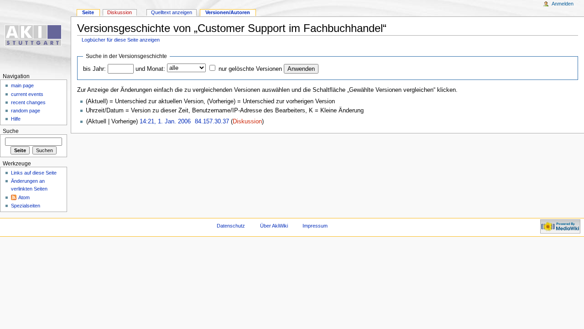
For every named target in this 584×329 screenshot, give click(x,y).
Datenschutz (231, 225)
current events (27, 94)
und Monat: (150, 69)
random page (25, 110)
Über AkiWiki (274, 225)
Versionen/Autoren (227, 12)
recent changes (28, 102)
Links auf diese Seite (34, 172)
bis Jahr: (94, 69)
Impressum (315, 225)
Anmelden (563, 3)
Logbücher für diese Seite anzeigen (121, 39)
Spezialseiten (25, 205)
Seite (88, 12)
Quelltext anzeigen (171, 12)
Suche (11, 131)
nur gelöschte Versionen (250, 69)
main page (22, 85)
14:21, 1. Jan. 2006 (165, 121)
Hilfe (16, 119)
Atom (24, 197)
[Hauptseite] (35, 35)
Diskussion (247, 121)
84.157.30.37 (212, 121)
